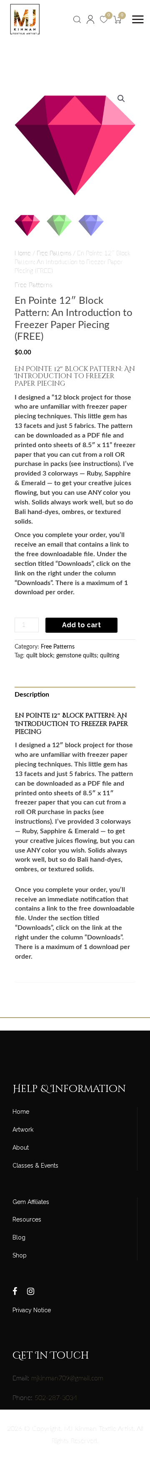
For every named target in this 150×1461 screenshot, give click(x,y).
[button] (121, 98)
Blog (18, 1237)
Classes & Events (35, 1165)
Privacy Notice (31, 1310)
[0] (104, 19)
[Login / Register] (90, 19)
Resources (26, 1219)
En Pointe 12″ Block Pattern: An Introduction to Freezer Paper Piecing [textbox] (75, 377)
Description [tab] (32, 694)
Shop (19, 1255)
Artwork (22, 1129)
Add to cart (81, 625)
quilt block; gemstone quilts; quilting (72, 655)
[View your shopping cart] (117, 19)
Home (23, 253)
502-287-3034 (56, 1398)
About (20, 1147)
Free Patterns (54, 253)
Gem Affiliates (30, 1202)
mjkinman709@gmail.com (67, 1378)
